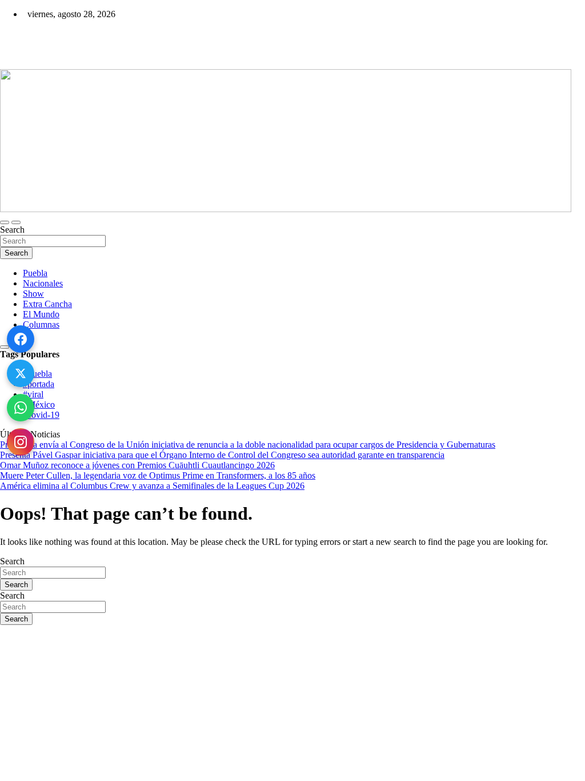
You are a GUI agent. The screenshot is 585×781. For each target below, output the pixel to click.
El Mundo (41, 314)
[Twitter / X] (20, 373)
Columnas (41, 324)
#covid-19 (41, 415)
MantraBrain (34, 690)
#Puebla (37, 373)
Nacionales (43, 283)
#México (39, 404)
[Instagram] (20, 442)
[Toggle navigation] (4, 222)
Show (33, 293)
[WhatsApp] (20, 407)
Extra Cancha (47, 304)
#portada (38, 384)
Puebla (35, 273)
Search (12, 229)
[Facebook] (20, 339)
